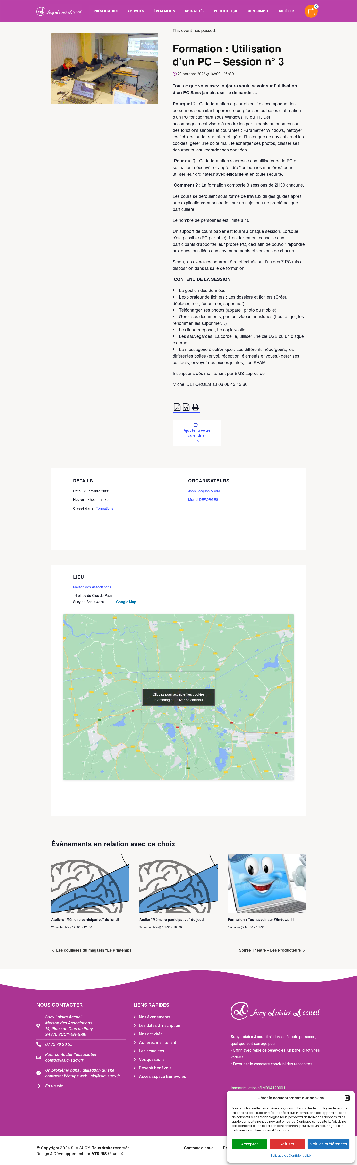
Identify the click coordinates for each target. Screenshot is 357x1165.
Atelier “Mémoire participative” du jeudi (172, 919)
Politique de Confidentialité (291, 1155)
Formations (104, 508)
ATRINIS (99, 1153)
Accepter (249, 1144)
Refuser (287, 1144)
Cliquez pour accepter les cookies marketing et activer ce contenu (178, 697)
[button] (347, 1098)
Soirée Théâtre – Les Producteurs (270, 950)
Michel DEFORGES (203, 499)
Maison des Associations (92, 586)
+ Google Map (124, 601)
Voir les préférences (328, 1144)
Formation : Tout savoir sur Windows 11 (261, 919)
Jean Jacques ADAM (204, 490)
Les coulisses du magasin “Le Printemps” (94, 950)
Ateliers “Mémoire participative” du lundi (85, 919)
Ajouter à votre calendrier (197, 433)
